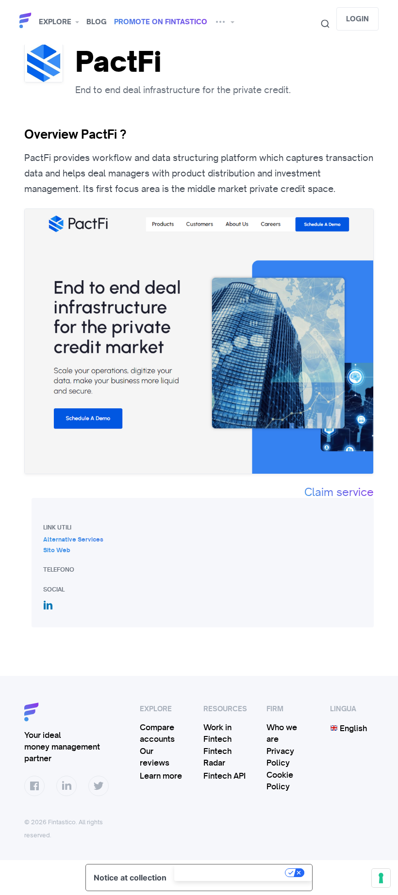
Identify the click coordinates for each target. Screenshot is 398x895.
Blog (96, 21)
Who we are (281, 733)
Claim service (339, 492)
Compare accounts (157, 733)
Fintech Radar (217, 756)
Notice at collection (130, 877)
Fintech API (224, 776)
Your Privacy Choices (230, 873)
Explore (55, 21)
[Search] (321, 23)
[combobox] (321, 23)
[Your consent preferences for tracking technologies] (381, 878)
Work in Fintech (217, 733)
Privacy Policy (280, 756)
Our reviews (154, 756)
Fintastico (26, 20)
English (352, 728)
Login (357, 19)
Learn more (161, 776)
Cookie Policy (279, 780)
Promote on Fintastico (160, 21)
